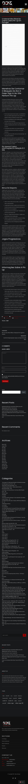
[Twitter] (7, 321)
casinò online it (4, 538)
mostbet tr (3, 559)
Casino (3, 532)
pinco (3, 578)
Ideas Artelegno (17, 774)
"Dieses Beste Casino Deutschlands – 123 (9, 485)
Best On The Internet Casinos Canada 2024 (9, 409)
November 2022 (5, 467)
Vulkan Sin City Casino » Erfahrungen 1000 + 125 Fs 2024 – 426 (13, 600)
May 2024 (4, 450)
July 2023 (3, 455)
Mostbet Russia (4, 558)
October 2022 (4, 468)
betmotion (20, 695)
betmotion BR (5, 698)
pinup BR (9, 318)
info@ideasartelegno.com (11, 763)
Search (3, 389)
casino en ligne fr (5, 534)
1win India (4, 496)
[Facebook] (6, 321)
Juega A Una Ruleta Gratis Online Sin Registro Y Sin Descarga (13, 411)
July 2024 (3, 447)
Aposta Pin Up (8, 57)
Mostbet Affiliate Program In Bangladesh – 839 (10, 550)
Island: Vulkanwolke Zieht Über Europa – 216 (10, 541)
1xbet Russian (4, 515)
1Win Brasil (4, 494)
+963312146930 (9, 761)
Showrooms (4, 748)
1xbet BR (15, 695)
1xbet (11, 695)
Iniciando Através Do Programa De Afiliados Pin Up (14, 55)
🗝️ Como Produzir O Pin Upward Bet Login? (13, 46)
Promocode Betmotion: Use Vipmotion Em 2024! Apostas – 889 (13, 579)
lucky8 (10, 698)
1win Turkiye (4, 505)
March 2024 (4, 453)
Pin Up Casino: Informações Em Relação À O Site (14, 31)
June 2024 (4, 449)
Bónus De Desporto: (9, 33)
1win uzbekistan (5, 506)
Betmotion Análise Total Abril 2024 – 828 (9, 523)
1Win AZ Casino (5, 493)
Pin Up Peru (4, 576)
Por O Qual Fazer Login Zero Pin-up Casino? (13, 39)
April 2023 (4, 459)
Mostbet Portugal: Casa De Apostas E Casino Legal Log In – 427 (13, 556)
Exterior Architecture (5, 741)
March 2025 (4, 444)
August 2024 (4, 445)
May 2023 (4, 458)
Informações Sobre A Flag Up (10, 37)
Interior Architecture (5, 743)
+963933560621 (12, 759)
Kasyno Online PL (5, 544)
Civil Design (4, 738)
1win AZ (7, 695)
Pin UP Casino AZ (5, 572)
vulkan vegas (10, 703)
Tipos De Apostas (8, 62)
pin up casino (4, 570)
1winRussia (4, 512)
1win (3, 695)
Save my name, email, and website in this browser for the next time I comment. (13, 377)
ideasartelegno (5, 316)
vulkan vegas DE (19, 703)
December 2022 (4, 465)
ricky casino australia (5, 581)
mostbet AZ (5, 700)
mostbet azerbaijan (5, 552)
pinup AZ (19, 700)
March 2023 (4, 461)
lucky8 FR (15, 698)
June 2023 (4, 456)
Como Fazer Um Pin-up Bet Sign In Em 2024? (13, 41)
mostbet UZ (10, 700)
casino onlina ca (5, 535)
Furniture (3, 745)
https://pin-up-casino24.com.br (7, 232)
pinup (6, 318)
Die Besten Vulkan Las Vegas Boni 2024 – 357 (10, 540)
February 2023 (4, 462)
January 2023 (4, 464)
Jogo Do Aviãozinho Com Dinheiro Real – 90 (10, 543)
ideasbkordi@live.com (11, 765)
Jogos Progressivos (8, 35)
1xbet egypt (4, 514)
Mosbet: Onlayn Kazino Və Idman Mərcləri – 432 (10, 546)
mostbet (19, 698)
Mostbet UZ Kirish (5, 561)
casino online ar (5, 537)
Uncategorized (4, 585)
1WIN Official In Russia (6, 503)
